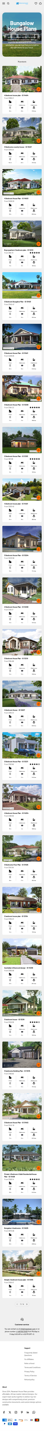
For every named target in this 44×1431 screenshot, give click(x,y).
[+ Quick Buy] (38, 89)
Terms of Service (30, 1376)
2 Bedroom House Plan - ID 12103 (16, 456)
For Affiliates (29, 1359)
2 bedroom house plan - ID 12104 (16, 916)
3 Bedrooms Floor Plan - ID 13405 (16, 865)
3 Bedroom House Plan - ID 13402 (16, 1123)
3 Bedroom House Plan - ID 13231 (16, 762)
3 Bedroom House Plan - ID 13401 (16, 353)
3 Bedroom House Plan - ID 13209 (16, 405)
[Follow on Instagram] (15, 1412)
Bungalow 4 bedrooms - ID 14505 (16, 1228)
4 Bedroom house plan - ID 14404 (16, 95)
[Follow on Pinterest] (21, 1412)
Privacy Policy (29, 1372)
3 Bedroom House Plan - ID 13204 (16, 555)
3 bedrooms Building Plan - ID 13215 (17, 1071)
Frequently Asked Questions (30, 1354)
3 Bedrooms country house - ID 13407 (18, 147)
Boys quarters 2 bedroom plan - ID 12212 (18, 250)
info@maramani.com (27, 1329)
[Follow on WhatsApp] (33, 1412)
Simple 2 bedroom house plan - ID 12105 (18, 1280)
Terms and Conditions (32, 1367)
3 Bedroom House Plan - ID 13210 (16, 658)
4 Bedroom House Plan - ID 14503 (16, 198)
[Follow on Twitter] (9, 1412)
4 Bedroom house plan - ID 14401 (16, 504)
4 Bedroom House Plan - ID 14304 (16, 813)
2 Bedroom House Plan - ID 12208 (16, 607)
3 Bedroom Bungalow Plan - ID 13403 (17, 302)
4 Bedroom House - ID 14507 (14, 710)
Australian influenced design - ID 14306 (18, 968)
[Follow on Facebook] (4, 1412)
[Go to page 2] (26, 1304)
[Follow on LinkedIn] (27, 1412)
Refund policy (29, 1380)
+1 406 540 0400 (22, 1331)
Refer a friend (29, 1363)
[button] (35, 253)
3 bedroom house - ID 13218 (14, 1019)
